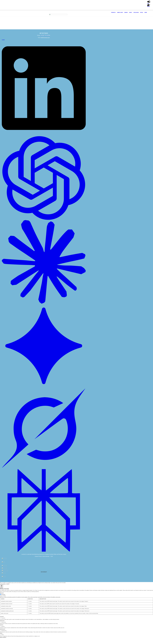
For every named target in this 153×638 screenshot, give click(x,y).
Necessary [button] (2, 592)
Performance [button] (2, 620)
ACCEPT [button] (7, 583)
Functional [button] (2, 616)
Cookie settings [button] (3, 583)
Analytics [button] (1, 624)
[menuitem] (113, 12)
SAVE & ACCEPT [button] (3, 637)
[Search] (149, 12)
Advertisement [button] (2, 629)
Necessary (3, 594)
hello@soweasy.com (45, 37)
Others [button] (1, 633)
